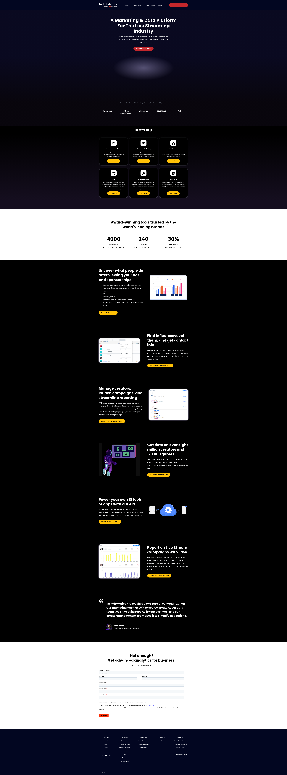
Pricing (147, 5)
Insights (153, 5)
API (125, 754)
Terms (106, 747)
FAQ (106, 751)
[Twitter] (106, 755)
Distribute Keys (125, 761)
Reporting (124, 757)
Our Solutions (124, 740)
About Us (160, 5)
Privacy (106, 744)
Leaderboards (137, 5)
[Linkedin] (102, 755)
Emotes (143, 751)
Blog (162, 740)
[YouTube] (109, 755)
